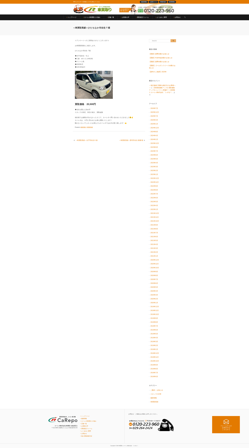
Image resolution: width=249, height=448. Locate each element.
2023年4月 (154, 163)
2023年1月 (154, 174)
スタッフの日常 (155, 394)
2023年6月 (154, 155)
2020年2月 (154, 299)
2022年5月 (154, 201)
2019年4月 (154, 337)
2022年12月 (154, 178)
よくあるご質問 (162, 17)
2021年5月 (154, 240)
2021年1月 (154, 256)
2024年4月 (154, 135)
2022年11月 (154, 182)
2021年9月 (154, 225)
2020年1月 (154, 302)
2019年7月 (154, 326)
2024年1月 (154, 139)
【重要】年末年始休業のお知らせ (160, 58)
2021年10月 (154, 221)
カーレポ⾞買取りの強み (92, 17)
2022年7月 (154, 194)
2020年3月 (154, 295)
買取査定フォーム (143, 17)
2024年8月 (154, 131)
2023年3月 (154, 166)
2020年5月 (154, 287)
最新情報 (144, 2)
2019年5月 (154, 334)
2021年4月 (154, 244)
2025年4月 (154, 120)
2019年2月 (154, 345)
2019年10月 (154, 314)
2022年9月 (154, 186)
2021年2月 (154, 252)
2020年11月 (154, 264)
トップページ (72, 17)
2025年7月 (154, 116)
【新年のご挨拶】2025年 (158, 72)
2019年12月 (154, 306)
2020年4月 (154, 291)
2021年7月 (154, 233)
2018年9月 (154, 365)
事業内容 (163, 2)
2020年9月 (154, 271)
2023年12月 (154, 143)
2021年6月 (154, 236)
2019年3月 (154, 341)
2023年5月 (154, 159)
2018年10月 (154, 361)
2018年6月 (154, 376)
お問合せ (178, 17)
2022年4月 (154, 205)
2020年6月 (154, 283)
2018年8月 (154, 369)
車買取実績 (89, 127)
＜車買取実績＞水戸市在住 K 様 (86, 140)
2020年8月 (154, 275)
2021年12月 (154, 213)
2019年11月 (154, 310)
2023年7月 (154, 151)
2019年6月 (154, 330)
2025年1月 (154, 124)
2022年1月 (154, 209)
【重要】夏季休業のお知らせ (159, 54)
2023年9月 (154, 147)
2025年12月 (154, 112)
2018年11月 (154, 357)
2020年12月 (154, 260)
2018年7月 (154, 372)
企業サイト (153, 2)
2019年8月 (154, 322)
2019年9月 (154, 318)
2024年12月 (154, 128)
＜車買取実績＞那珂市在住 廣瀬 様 (131, 140)
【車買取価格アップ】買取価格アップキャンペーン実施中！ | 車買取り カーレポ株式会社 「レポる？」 (162, 90)
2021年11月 (154, 217)
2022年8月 (154, 190)
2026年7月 (154, 108)
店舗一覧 (111, 17)
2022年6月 (154, 198)
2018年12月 (154, 353)
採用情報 (172, 2)
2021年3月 (154, 248)
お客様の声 (125, 17)
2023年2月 (154, 170)
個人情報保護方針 (86, 436)
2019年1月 (154, 349)
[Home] (92, 9)
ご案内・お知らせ (156, 390)
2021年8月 (154, 229)
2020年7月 (154, 279)
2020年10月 (154, 268)
